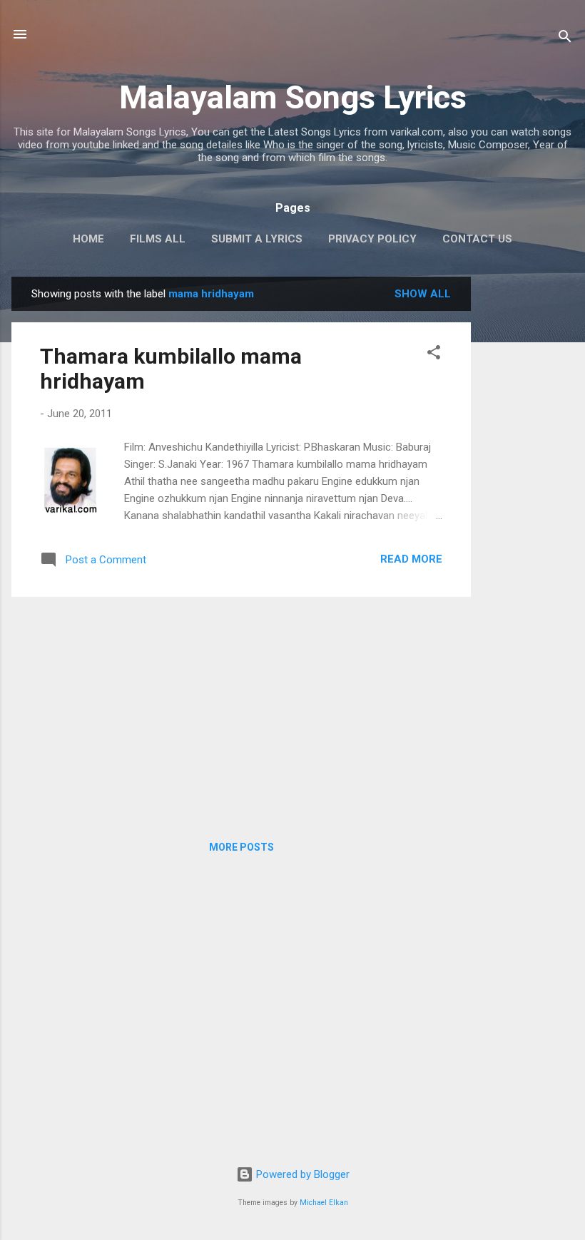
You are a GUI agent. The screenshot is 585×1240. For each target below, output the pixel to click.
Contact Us (477, 238)
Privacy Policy (372, 238)
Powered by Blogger (301, 1174)
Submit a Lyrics (256, 238)
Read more (411, 559)
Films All (157, 238)
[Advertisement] (528, 490)
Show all (423, 293)
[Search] (565, 39)
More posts (241, 847)
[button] (433, 355)
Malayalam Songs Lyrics (293, 97)
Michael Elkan (324, 1202)
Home (88, 238)
